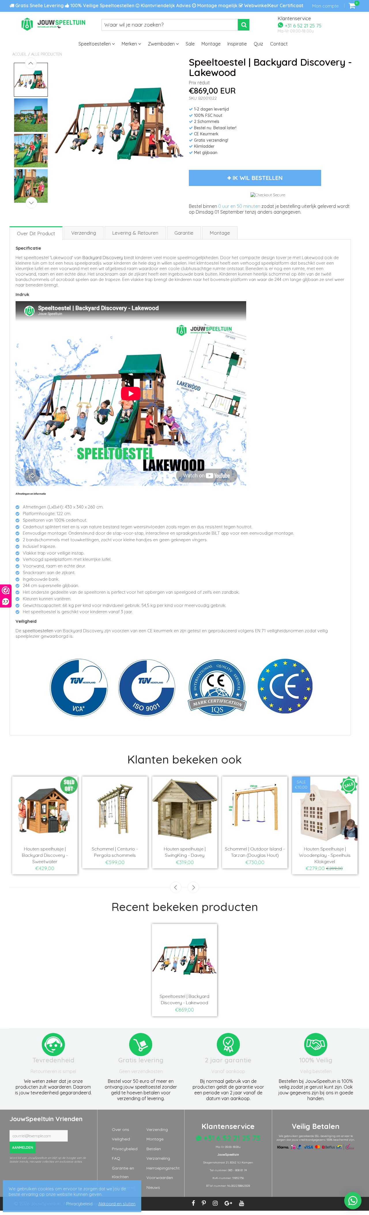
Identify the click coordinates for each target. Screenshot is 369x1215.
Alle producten (46, 54)
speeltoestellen (37, 630)
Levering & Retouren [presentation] (135, 233)
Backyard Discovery (102, 257)
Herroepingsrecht (163, 1168)
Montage (211, 44)
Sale (190, 44)
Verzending (157, 1129)
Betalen (153, 1148)
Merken (130, 44)
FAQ (116, 1158)
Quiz (258, 44)
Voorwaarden (159, 1177)
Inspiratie (237, 44)
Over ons (120, 1129)
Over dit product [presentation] (36, 233)
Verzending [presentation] (83, 233)
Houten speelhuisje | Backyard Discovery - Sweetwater (44, 855)
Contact (279, 44)
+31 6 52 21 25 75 (302, 25)
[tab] (36, 232)
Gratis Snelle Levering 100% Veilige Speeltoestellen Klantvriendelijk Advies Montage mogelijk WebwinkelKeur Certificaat (158, 5)
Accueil (19, 54)
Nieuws (153, 1187)
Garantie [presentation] (183, 233)
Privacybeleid (125, 1148)
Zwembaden (162, 44)
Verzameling (158, 1158)
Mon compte (325, 6)
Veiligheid (121, 1139)
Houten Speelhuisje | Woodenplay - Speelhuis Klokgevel (324, 855)
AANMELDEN (22, 1147)
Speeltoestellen (95, 44)
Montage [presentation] (220, 233)
